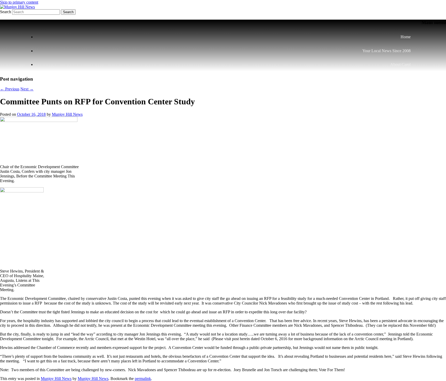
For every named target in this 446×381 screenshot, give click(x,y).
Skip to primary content (19, 2)
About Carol (400, 64)
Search (5, 12)
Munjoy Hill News (67, 114)
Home (406, 37)
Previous (9, 89)
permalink (143, 378)
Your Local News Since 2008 (386, 51)
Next (27, 89)
